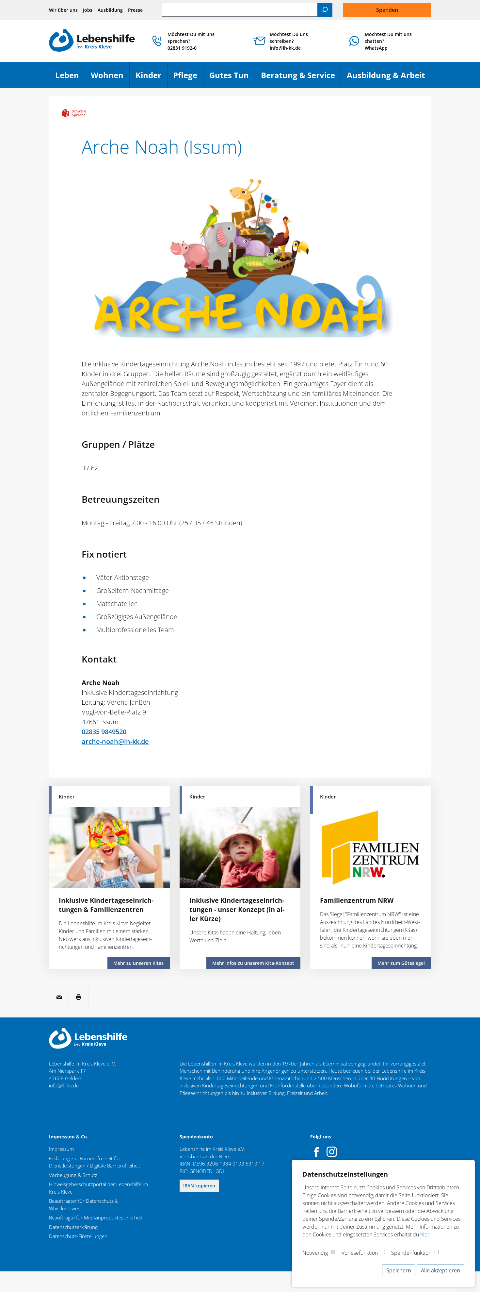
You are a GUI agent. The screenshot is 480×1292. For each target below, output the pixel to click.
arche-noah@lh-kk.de (115, 741)
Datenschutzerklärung (73, 1227)
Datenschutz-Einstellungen (78, 1236)
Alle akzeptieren (440, 1270)
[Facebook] (316, 1151)
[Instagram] (331, 1151)
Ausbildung (110, 10)
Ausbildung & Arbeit (389, 78)
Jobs (87, 10)
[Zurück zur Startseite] (92, 41)
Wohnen (110, 78)
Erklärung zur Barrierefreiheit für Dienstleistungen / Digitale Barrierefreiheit (94, 1162)
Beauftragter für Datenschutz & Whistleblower (84, 1205)
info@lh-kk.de (64, 1085)
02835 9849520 (104, 731)
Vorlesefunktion (360, 1252)
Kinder (151, 78)
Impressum (61, 1149)
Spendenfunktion (411, 1252)
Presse (135, 10)
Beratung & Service (301, 78)
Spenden (387, 9)
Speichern (398, 1270)
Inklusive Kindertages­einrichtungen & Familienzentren (106, 905)
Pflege (188, 78)
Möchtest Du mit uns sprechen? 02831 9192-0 (191, 41)
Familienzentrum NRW (356, 900)
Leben (70, 78)
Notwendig (315, 1252)
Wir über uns (63, 10)
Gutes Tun (232, 78)
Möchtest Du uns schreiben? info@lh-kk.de (289, 41)
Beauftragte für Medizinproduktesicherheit (95, 1217)
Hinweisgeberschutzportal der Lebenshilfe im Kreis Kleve (98, 1188)
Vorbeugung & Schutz (73, 1175)
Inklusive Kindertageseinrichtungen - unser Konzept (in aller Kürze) (236, 909)
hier (424, 1234)
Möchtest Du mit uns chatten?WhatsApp (388, 41)
